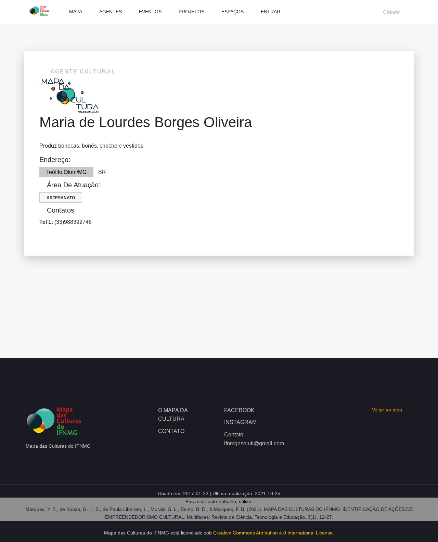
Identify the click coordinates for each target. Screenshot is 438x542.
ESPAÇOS (232, 11)
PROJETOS (190, 11)
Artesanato (61, 197)
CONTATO (171, 431)
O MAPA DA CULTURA (173, 414)
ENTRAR (269, 11)
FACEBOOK (239, 410)
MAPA (75, 11)
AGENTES (110, 11)
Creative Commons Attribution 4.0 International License (273, 533)
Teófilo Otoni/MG (66, 172)
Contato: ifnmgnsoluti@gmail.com (252, 439)
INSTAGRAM (240, 422)
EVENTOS (150, 11)
